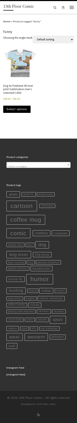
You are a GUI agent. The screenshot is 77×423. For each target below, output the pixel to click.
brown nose (45, 194)
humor (39, 279)
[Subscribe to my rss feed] (38, 415)
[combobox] (38, 165)
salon (29, 319)
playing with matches (21, 311)
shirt (58, 319)
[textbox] (38, 166)
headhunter (41, 268)
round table (15, 319)
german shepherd (48, 262)
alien (13, 194)
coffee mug (25, 220)
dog (42, 244)
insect (60, 290)
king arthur (15, 298)
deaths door (15, 245)
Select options (16, 109)
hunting (16, 290)
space (12, 328)
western (36, 336)
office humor (16, 304)
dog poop (42, 254)
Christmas (47, 205)
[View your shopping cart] (63, 7)
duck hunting (16, 262)
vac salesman (49, 328)
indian (46, 290)
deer (30, 245)
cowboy (41, 233)
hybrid (33, 291)
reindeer (59, 311)
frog (30, 262)
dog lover (18, 254)
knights (30, 298)
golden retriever (18, 268)
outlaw (34, 305)
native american (51, 298)
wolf (12, 346)
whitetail (58, 336)
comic (18, 233)
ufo (34, 328)
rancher (43, 311)
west (14, 336)
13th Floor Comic (30, 398)
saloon (42, 319)
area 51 (28, 194)
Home (6, 21)
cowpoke (60, 233)
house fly (16, 279)
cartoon (21, 205)
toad (24, 328)
